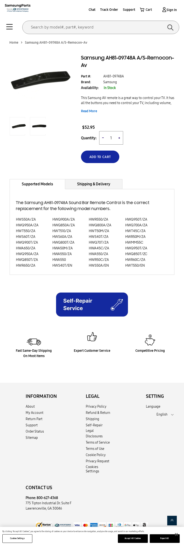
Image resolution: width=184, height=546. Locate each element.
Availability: (90, 87)
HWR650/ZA (25, 266)
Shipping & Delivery (93, 184)
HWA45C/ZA (99, 248)
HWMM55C (134, 243)
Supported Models (37, 184)
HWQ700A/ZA (136, 225)
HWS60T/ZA (25, 237)
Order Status (35, 431)
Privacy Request (97, 461)
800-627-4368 (47, 497)
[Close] (176, 534)
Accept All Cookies (133, 538)
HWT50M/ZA (99, 231)
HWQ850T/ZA (27, 260)
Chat (92, 9)
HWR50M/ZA (135, 237)
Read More (89, 111)
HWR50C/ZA (99, 260)
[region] (92, 536)
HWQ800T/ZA (63, 243)
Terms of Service (98, 442)
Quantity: (89, 138)
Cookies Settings (17, 538)
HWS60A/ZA (62, 237)
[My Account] (163, 9)
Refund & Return (98, 412)
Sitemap (32, 437)
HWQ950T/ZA (136, 219)
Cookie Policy (96, 454)
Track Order (109, 9)
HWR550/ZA (98, 219)
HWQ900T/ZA (27, 243)
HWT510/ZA (61, 231)
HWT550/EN (135, 266)
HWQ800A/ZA (100, 225)
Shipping (92, 419)
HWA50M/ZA (62, 248)
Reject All (164, 538)
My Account (34, 412)
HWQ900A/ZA (63, 219)
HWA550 (59, 260)
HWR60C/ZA (135, 260)
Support (129, 9)
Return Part (34, 419)
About (30, 406)
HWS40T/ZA (99, 237)
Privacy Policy (96, 406)
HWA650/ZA (25, 248)
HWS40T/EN (62, 266)
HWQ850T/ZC (136, 254)
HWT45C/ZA (135, 231)
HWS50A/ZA (26, 219)
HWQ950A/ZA (27, 225)
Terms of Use (95, 448)
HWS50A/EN (99, 266)
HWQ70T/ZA (99, 243)
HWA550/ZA (62, 254)
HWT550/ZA (25, 231)
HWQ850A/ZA (63, 225)
